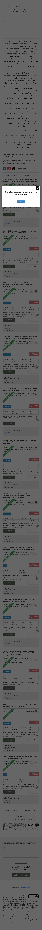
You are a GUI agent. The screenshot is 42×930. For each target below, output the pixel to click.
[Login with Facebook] (4, 170)
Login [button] (22, 168)
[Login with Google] (9, 170)
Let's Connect (21, 875)
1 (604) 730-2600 (8, 223)
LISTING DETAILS (9, 214)
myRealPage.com (25, 887)
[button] (21, 875)
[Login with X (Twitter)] (13, 170)
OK (21, 201)
